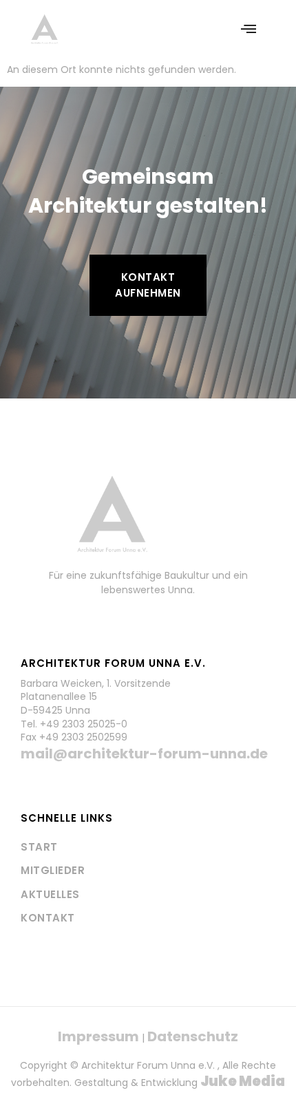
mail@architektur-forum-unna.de (144, 753)
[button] (248, 29)
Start (39, 847)
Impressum (98, 1036)
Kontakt (48, 917)
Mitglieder (53, 870)
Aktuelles (50, 894)
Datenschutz (192, 1036)
